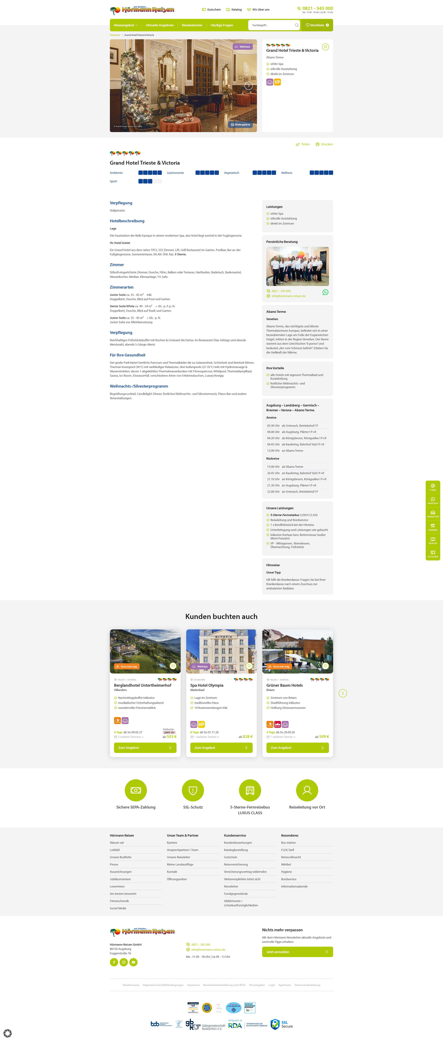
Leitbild (115, 850)
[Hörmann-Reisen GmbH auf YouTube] (133, 962)
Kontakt (172, 872)
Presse (114, 864)
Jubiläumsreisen (120, 879)
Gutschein (433, 556)
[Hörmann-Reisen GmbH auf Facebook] (114, 962)
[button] (7, 1033)
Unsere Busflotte (120, 857)
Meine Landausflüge (180, 864)
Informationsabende (294, 886)
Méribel (286, 864)
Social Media (118, 908)
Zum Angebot (128, 747)
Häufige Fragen (222, 25)
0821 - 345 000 (281, 291)
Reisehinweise (131, 985)
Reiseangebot (124, 25)
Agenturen (285, 985)
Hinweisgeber (257, 985)
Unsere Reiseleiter (178, 857)
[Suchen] (296, 25)
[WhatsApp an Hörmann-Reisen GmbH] (325, 292)
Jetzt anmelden (277, 952)
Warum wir (117, 843)
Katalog (433, 543)
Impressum (193, 985)
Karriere (433, 530)
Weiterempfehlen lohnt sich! (242, 879)
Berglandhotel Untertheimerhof (142, 685)
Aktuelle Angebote (160, 25)
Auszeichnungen (121, 872)
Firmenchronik (119, 901)
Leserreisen (117, 886)
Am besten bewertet (123, 894)
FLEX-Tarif (287, 850)
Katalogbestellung (236, 850)
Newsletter (433, 516)
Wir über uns (261, 9)
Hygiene (286, 872)
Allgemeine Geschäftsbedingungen (163, 985)
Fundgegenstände (236, 894)
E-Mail (433, 490)
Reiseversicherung (236, 864)
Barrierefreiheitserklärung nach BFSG (224, 985)
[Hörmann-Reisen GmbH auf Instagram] (124, 962)
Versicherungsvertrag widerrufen (245, 872)
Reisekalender (192, 25)
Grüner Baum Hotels (284, 685)
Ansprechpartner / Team (182, 850)
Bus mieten (288, 843)
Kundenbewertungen (238, 843)
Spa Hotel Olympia (206, 685)
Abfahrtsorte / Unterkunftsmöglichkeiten (241, 903)
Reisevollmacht (291, 857)
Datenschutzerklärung (307, 985)
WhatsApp (433, 503)
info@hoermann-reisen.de (289, 296)
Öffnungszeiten (177, 879)
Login (271, 985)
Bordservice (288, 879)
